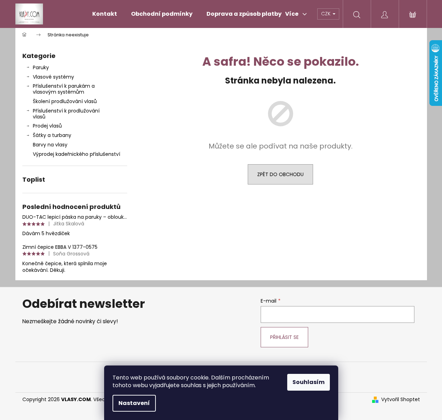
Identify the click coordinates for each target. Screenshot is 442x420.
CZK (326, 13)
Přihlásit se (284, 337)
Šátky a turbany (52, 135)
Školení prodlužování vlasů (65, 101)
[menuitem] (104, 14)
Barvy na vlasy (50, 144)
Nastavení (134, 403)
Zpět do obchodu (280, 174)
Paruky (41, 67)
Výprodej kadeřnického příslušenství (76, 154)
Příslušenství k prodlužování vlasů (66, 113)
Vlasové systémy (53, 76)
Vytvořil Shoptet (400, 399)
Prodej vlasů (47, 125)
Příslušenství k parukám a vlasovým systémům (64, 88)
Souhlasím (308, 382)
